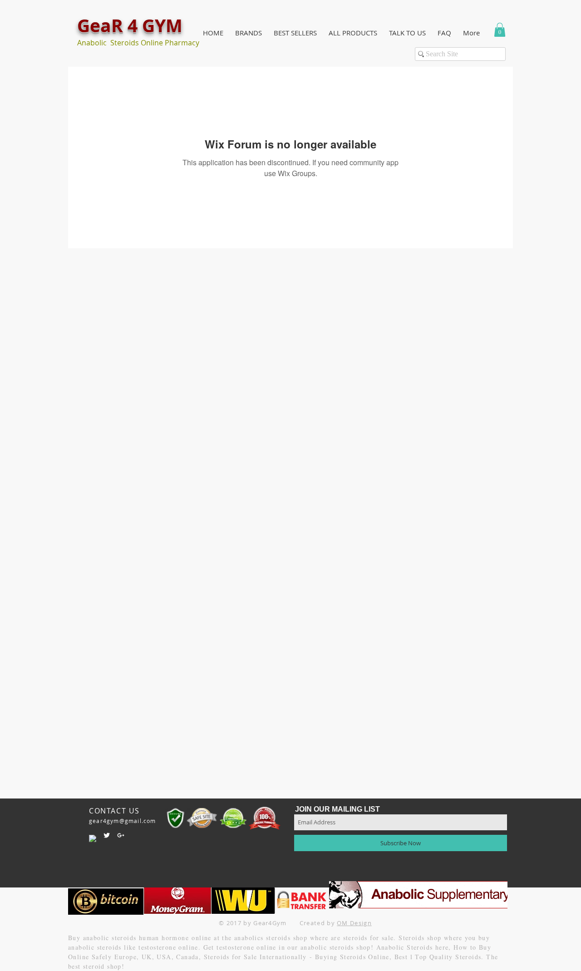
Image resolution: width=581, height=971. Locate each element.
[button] (248, 33)
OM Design (354, 923)
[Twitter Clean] (106, 835)
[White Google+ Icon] (120, 835)
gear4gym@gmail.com (122, 820)
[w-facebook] (92, 838)
